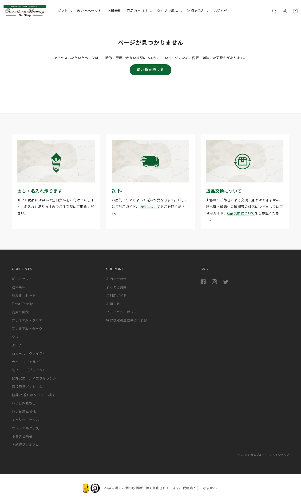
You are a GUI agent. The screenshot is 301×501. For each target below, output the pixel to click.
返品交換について (241, 213)
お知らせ (113, 304)
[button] (65, 11)
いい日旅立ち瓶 (24, 411)
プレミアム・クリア (27, 320)
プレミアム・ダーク (27, 329)
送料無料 (18, 287)
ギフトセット (22, 279)
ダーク (17, 345)
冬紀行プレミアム (25, 445)
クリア (17, 337)
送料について (149, 207)
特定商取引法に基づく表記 (126, 320)
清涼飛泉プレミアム (27, 387)
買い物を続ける (150, 70)
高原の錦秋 (20, 312)
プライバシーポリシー (123, 312)
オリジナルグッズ (25, 428)
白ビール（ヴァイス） (29, 354)
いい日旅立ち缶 (24, 403)
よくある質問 (116, 287)
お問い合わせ (116, 279)
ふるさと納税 (22, 436)
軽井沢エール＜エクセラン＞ (34, 378)
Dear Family (22, 304)
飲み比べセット (24, 296)
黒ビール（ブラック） (29, 370)
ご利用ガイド (116, 296)
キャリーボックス (25, 420)
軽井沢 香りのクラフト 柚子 (33, 395)
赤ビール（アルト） (27, 362)
